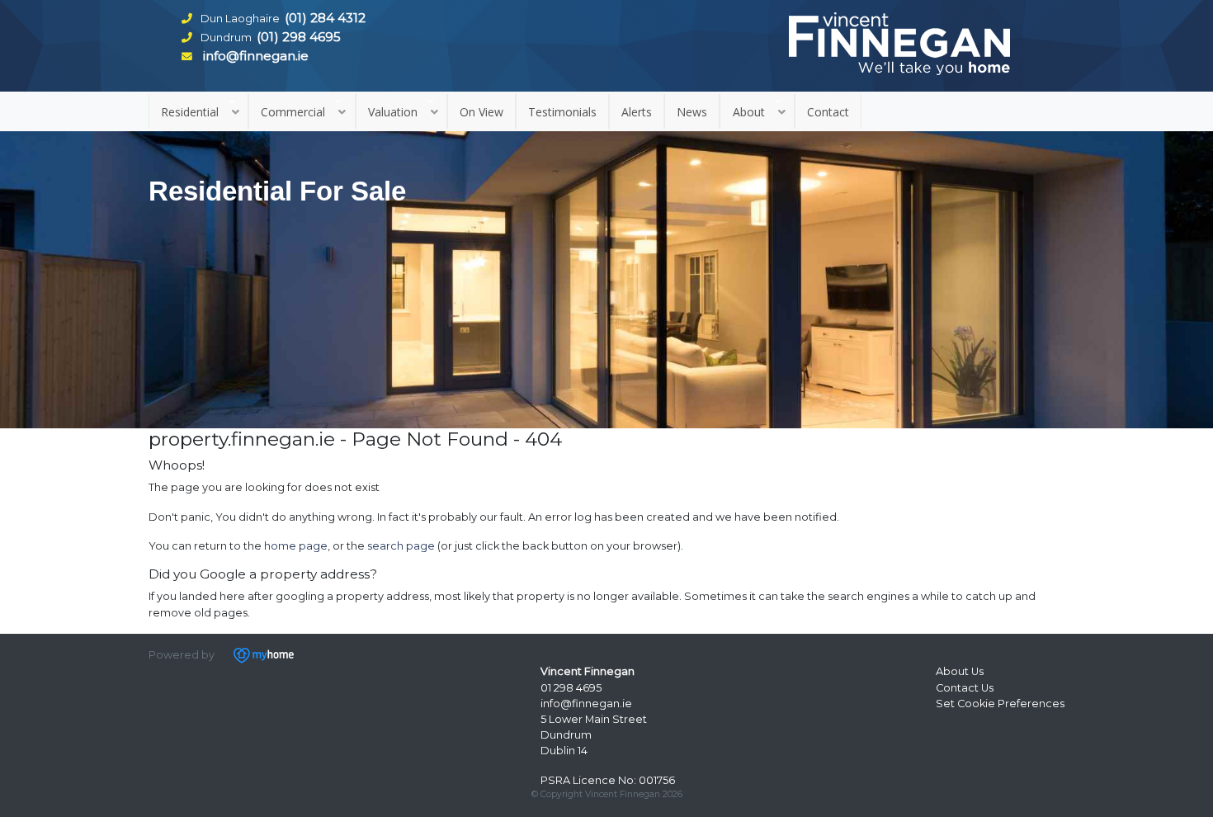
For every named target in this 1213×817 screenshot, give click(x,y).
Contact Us (965, 688)
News (692, 112)
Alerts (636, 112)
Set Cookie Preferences (1000, 703)
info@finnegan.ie (586, 703)
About (749, 112)
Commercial (293, 112)
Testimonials (562, 112)
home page (296, 546)
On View (481, 112)
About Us (960, 671)
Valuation (393, 112)
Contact (828, 112)
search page (401, 546)
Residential (190, 112)
